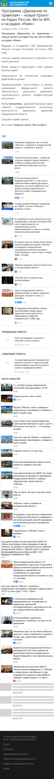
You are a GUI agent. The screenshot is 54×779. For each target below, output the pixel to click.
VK (40, 552)
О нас (6, 744)
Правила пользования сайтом (18, 763)
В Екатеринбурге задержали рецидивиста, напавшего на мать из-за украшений (32, 620)
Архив (6, 768)
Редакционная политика (15, 754)
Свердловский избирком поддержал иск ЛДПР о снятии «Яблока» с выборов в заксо (32, 206)
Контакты (8, 749)
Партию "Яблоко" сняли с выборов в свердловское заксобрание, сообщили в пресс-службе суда (32, 410)
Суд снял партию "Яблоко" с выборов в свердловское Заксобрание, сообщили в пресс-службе (32, 440)
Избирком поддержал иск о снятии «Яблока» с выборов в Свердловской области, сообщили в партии (33, 145)
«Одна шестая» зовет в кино (27, 396)
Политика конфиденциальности (19, 758)
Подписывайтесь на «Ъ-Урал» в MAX (19, 552)
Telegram (5, 554)
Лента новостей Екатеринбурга (19, 773)
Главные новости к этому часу (27, 451)
